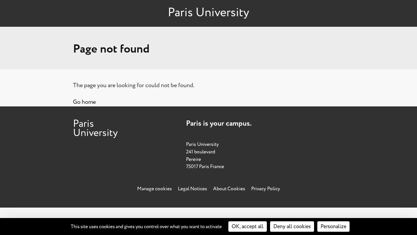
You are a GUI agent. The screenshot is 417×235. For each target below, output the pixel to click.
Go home (84, 102)
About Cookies (229, 188)
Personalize (333, 226)
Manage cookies (154, 188)
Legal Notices (192, 188)
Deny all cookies (292, 226)
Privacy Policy (265, 188)
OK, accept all (248, 226)
